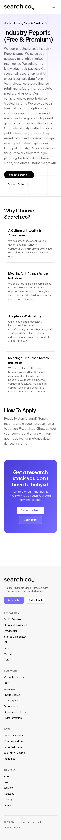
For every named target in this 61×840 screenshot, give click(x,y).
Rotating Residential (15, 625)
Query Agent (11, 700)
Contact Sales (16, 184)
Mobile (8, 654)
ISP (6, 642)
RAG (6, 683)
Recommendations (15, 712)
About (7, 776)
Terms (7, 805)
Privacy (8, 799)
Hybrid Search (12, 694)
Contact (9, 793)
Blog (6, 782)
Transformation (13, 717)
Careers (8, 788)
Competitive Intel (13, 741)
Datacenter (10, 630)
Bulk (6, 648)
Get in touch (30, 519)
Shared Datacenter (15, 636)
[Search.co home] (19, 7)
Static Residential (14, 619)
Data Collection (13, 747)
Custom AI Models (14, 753)
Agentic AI (9, 689)
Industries (9, 758)
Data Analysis (12, 706)
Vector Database (14, 677)
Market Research (14, 735)
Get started (14, 600)
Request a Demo (17, 174)
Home (7, 23)
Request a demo (30, 510)
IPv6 (6, 659)
